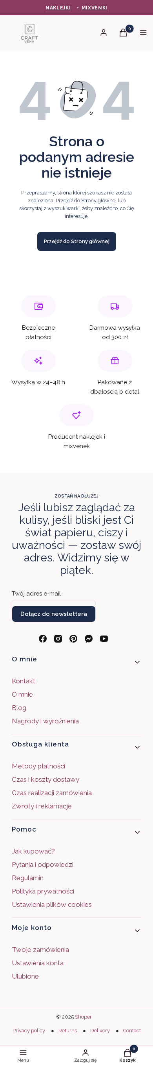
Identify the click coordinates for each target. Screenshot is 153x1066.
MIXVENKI (95, 8)
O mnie (22, 694)
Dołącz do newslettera (53, 613)
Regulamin (28, 878)
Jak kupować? (33, 851)
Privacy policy (29, 1030)
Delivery (100, 1030)
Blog (19, 708)
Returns (67, 1030)
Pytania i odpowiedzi (42, 864)
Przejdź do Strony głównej (76, 241)
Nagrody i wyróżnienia (45, 721)
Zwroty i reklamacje (42, 806)
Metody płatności (38, 766)
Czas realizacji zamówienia (52, 793)
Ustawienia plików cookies (52, 904)
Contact (132, 1030)
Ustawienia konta (38, 963)
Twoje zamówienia (40, 949)
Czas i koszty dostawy (45, 779)
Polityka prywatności (43, 891)
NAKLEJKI (58, 8)
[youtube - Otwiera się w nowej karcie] (104, 638)
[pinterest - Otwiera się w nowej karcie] (73, 638)
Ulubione (25, 976)
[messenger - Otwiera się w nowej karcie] (88, 638)
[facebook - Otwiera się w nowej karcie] (42, 638)
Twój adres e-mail (36, 593)
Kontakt (23, 681)
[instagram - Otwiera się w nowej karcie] (58, 638)
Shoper (83, 1017)
